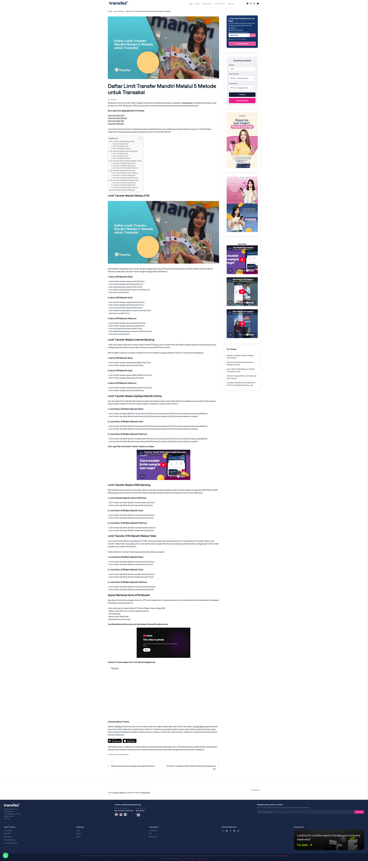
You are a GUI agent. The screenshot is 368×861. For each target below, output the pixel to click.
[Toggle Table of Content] (139, 138)
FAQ (150, 834)
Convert (242, 94)
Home (191, 3)
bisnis (148, 662)
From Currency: (234, 74)
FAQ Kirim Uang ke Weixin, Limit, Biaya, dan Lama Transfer (242, 377)
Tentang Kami (8, 830)
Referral (78, 834)
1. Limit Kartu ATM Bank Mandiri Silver (123, 163)
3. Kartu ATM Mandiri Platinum (121, 149)
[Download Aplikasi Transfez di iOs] (129, 740)
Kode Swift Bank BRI (116, 123)
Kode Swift (126, 110)
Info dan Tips (219, 3)
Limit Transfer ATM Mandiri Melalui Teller (124, 180)
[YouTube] (226, 830)
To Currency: (233, 83)
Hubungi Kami (153, 830)
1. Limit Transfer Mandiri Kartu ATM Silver (124, 173)
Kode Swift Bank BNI (116, 121)
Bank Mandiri (187, 103)
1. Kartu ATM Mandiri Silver (119, 144)
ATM (109, 754)
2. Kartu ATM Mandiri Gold (119, 146)
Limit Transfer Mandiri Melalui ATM (121, 141)
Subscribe (359, 812)
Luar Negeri (206, 3)
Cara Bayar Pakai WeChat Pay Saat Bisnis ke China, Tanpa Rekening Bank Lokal (241, 384)
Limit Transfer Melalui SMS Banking (122, 170)
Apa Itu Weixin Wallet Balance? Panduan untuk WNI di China (241, 370)
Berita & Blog (153, 837)
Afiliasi (78, 830)
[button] (5, 855)
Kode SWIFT (7, 834)
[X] (230, 830)
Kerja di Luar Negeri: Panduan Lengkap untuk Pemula (240, 356)
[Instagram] (238, 830)
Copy (253, 35)
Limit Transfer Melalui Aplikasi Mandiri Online (125, 161)
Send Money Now (242, 44)
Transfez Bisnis (198, 726)
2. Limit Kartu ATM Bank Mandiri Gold (123, 166)
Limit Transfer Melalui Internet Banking (123, 151)
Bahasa (231, 3)
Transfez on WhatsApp (10, 843)
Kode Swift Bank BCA (116, 115)
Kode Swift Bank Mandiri (117, 118)
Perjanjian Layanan (189, 858)
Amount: (232, 65)
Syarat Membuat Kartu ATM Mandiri (122, 190)
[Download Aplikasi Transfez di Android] (115, 740)
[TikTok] (222, 830)
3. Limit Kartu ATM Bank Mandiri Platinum (124, 168)
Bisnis (197, 3)
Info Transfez (112, 99)
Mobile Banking (124, 754)
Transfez (117, 726)
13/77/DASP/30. (283, 855)
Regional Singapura (9, 840)
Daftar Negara (8, 837)
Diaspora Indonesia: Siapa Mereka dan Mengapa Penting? (240, 363)
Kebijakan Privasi (202, 858)
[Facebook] (234, 830)
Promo (78, 837)
